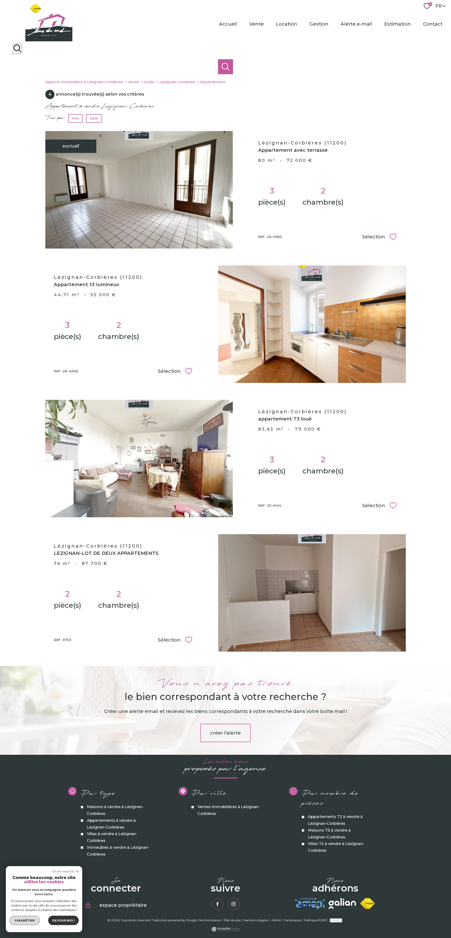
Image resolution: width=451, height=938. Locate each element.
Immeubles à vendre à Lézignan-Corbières (118, 850)
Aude (149, 82)
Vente (256, 24)
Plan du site (232, 920)
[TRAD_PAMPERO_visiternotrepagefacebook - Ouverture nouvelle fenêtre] (217, 904)
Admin (276, 920)
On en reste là (63, 871)
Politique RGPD (315, 920)
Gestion (318, 24)
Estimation (397, 24)
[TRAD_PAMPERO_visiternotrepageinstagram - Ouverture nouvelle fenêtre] (233, 904)
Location (286, 24)
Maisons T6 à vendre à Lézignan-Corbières (329, 833)
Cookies (336, 920)
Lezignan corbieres (177, 82)
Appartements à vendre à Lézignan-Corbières (111, 823)
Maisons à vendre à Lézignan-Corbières (115, 810)
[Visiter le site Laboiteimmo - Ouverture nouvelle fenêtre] (225, 930)
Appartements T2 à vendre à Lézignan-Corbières (335, 820)
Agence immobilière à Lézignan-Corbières (84, 82)
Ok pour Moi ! (63, 920)
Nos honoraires (210, 920)
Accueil (228, 24)
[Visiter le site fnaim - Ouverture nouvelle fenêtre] (367, 903)
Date (94, 118)
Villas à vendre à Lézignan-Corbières (112, 837)
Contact (433, 24)
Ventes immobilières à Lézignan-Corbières (228, 810)
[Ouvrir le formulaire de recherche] (17, 49)
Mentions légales (256, 920)
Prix (75, 118)
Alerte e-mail (356, 24)
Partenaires (292, 920)
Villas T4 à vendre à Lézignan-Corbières (336, 847)
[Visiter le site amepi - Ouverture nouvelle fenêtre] (309, 903)
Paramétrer (25, 920)
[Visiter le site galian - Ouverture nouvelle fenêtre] (342, 903)
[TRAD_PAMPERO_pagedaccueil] (48, 40)
